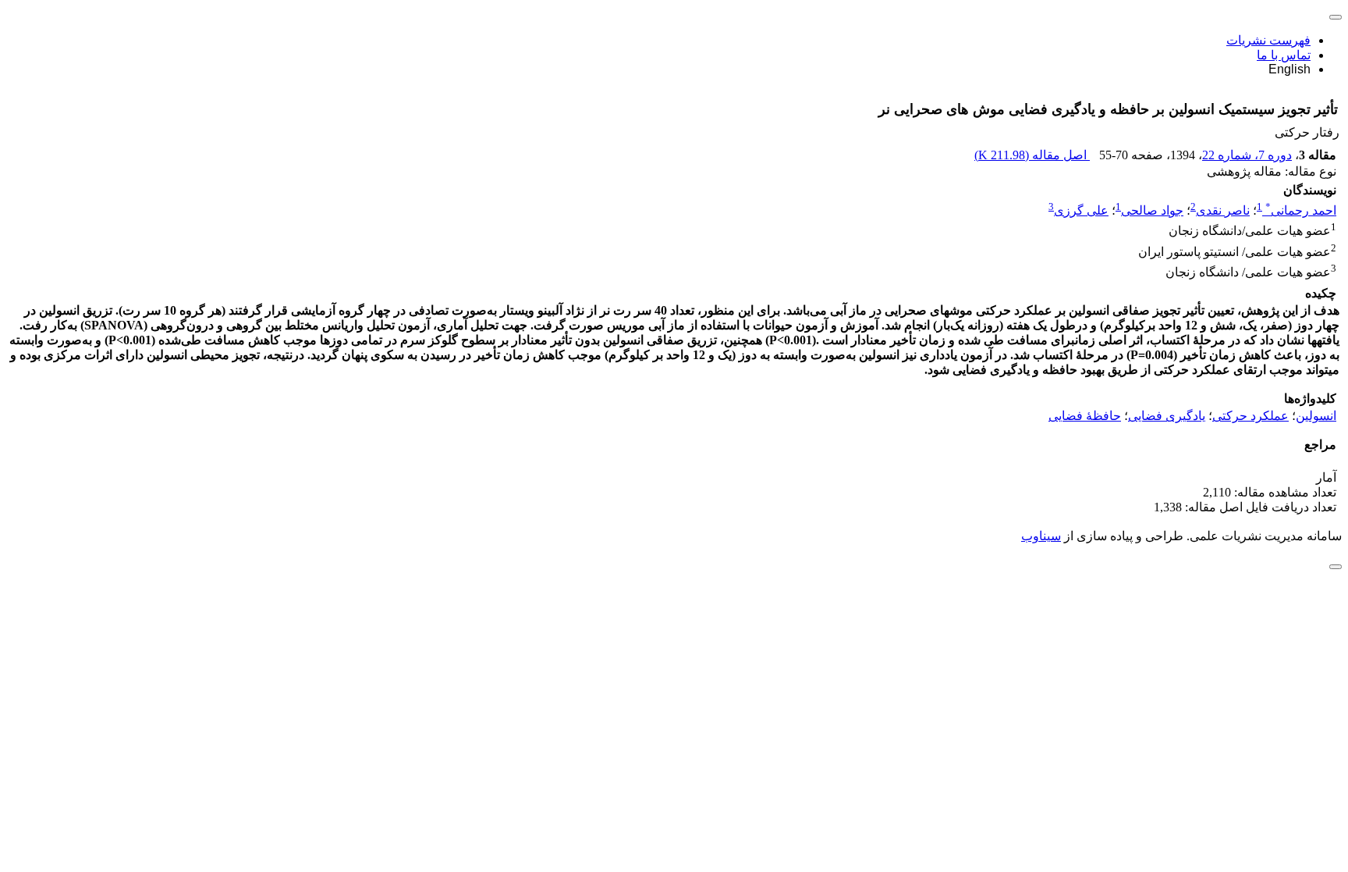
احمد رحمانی (1300, 210)
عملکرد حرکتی (1250, 415)
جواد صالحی (1152, 210)
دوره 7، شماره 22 (1247, 155)
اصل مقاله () (1032, 155)
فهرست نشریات (1268, 40)
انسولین (1316, 415)
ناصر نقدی (1223, 210)
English (1289, 69)
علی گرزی (1081, 210)
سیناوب (1041, 536)
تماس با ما (1284, 55)
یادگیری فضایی (1166, 415)
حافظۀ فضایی (1084, 415)
